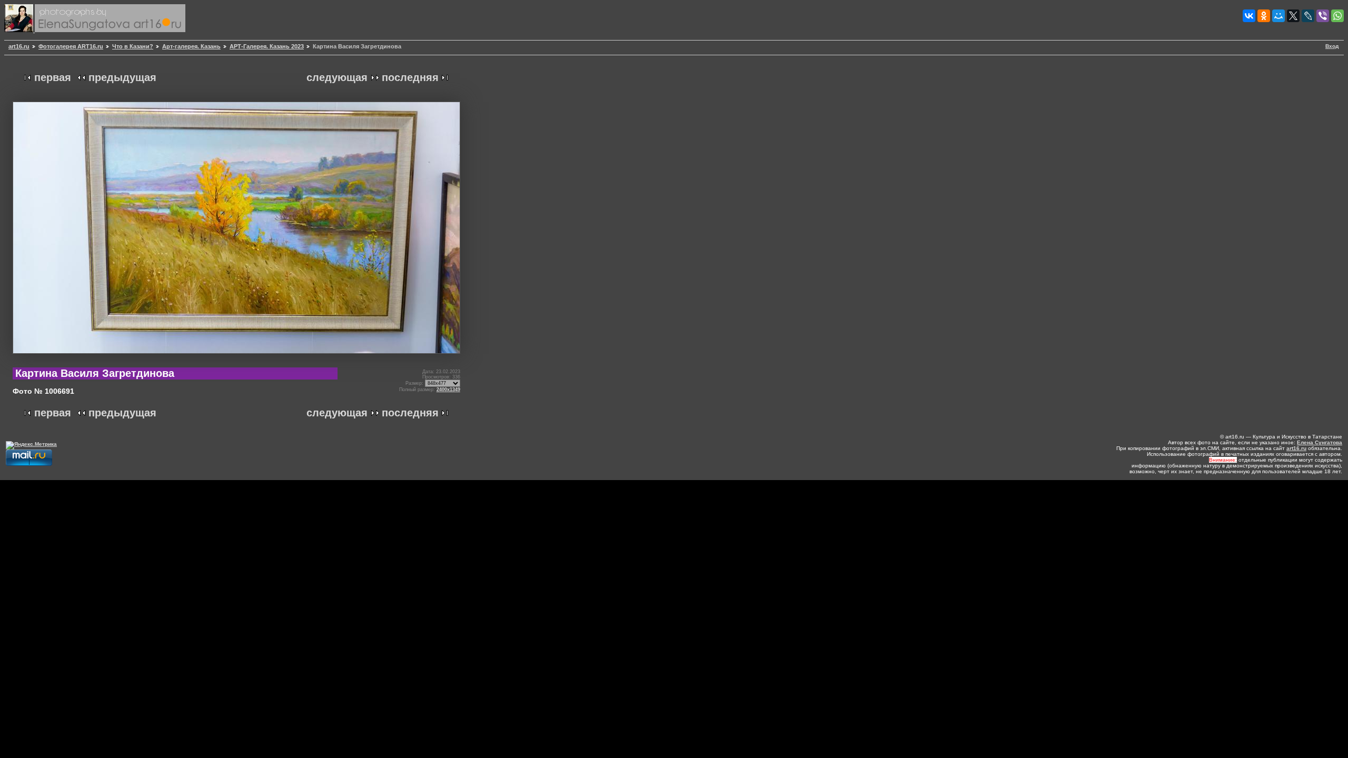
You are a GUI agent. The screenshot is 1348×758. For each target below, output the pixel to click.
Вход (1332, 46)
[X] (1293, 15)
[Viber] (1322, 15)
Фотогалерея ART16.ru (70, 46)
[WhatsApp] (1337, 15)
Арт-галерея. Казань (191, 46)
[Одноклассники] (1263, 15)
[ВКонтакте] (1249, 15)
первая (52, 77)
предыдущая (122, 77)
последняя (410, 77)
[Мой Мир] (1278, 15)
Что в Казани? (132, 46)
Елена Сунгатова (1319, 442)
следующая (337, 77)
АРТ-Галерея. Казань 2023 (267, 46)
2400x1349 (448, 389)
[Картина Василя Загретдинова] (236, 358)
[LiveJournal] (1308, 15)
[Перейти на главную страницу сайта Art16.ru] (19, 30)
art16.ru (18, 46)
